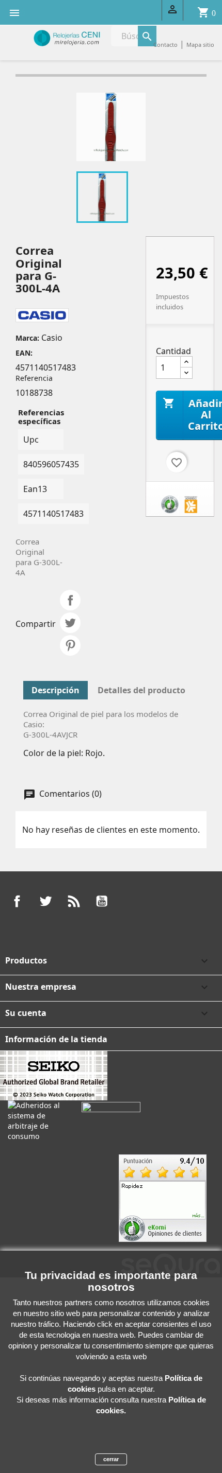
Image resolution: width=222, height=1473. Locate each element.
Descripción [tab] (55, 690)
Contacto (165, 44)
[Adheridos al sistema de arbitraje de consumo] (37, 1120)
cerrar (111, 1459)
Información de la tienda (56, 1039)
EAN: (24, 353)
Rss (74, 901)
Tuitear (70, 622)
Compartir (70, 600)
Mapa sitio (200, 44)
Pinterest (70, 645)
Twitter (45, 901)
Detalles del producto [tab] (141, 690)
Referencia (34, 378)
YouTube (101, 901)
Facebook (17, 901)
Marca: (27, 338)
